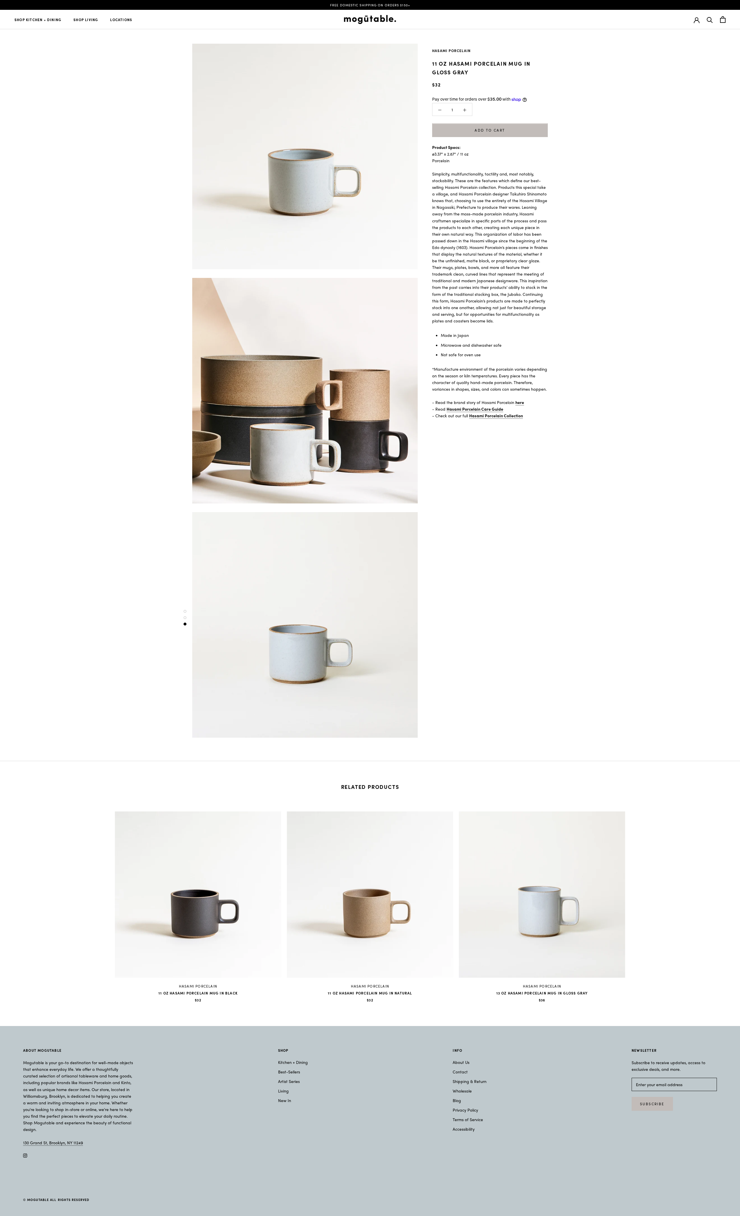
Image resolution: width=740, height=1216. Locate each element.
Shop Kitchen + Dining (37, 19)
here (519, 402)
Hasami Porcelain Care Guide (475, 409)
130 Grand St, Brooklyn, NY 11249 (53, 1142)
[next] (721, 900)
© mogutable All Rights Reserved (56, 1199)
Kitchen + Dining (293, 1062)
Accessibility (464, 1129)
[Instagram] (25, 1155)
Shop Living (85, 19)
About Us (461, 1062)
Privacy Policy (465, 1110)
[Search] (710, 19)
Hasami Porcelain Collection (496, 416)
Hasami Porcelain (451, 50)
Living (283, 1091)
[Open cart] (723, 19)
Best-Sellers (289, 1072)
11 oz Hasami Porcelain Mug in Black (198, 993)
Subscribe (652, 1103)
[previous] (18, 900)
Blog (457, 1100)
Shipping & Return (469, 1081)
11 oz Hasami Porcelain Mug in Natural (370, 993)
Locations (121, 19)
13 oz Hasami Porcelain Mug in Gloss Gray (542, 993)
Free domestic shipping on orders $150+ (370, 5)
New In (284, 1100)
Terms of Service (468, 1119)
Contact (460, 1072)
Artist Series (289, 1081)
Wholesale (462, 1091)
